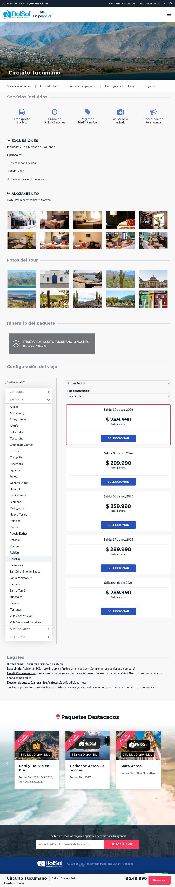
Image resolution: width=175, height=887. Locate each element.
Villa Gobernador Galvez (25, 622)
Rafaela (15, 540)
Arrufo (14, 425)
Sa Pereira (16, 565)
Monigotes (17, 508)
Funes (13, 476)
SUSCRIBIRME (121, 844)
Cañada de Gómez (21, 444)
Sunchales (16, 597)
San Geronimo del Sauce (25, 571)
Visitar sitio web (40, 200)
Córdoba (17, 391)
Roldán (14, 552)
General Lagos (19, 483)
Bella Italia (16, 432)
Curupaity (16, 457)
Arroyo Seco (18, 419)
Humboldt (16, 489)
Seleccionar (118, 438)
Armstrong (17, 413)
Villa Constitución (21, 616)
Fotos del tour (49, 86)
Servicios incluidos (19, 86)
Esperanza (16, 464)
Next (168, 763)
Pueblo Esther (19, 533)
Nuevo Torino (18, 514)
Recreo (14, 546)
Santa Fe (16, 399)
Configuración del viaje (120, 86)
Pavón (14, 527)
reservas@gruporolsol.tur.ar (103, 863)
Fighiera (15, 470)
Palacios (15, 521)
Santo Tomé (17, 590)
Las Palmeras (18, 495)
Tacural (14, 603)
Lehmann (15, 502)
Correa (14, 451)
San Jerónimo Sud (21, 578)
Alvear (14, 406)
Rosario (15, 559)
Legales (149, 86)
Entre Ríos (18, 636)
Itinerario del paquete (81, 86)
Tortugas (16, 609)
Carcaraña (16, 438)
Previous (8, 763)
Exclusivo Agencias (122, 3)
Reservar (160, 880)
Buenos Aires (20, 629)
